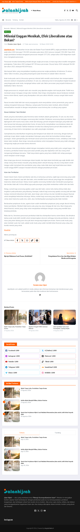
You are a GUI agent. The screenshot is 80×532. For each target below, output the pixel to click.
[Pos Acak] (72, 20)
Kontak (21, 20)
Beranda (8, 20)
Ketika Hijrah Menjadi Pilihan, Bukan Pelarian (34, 400)
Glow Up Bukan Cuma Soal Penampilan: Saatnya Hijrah (61, 327)
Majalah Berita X (49, 528)
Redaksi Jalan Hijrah (14, 44)
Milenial (13, 28)
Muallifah (7, 230)
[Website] (40, 295)
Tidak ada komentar (31, 44)
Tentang (15, 20)
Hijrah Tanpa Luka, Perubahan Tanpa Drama (34, 388)
